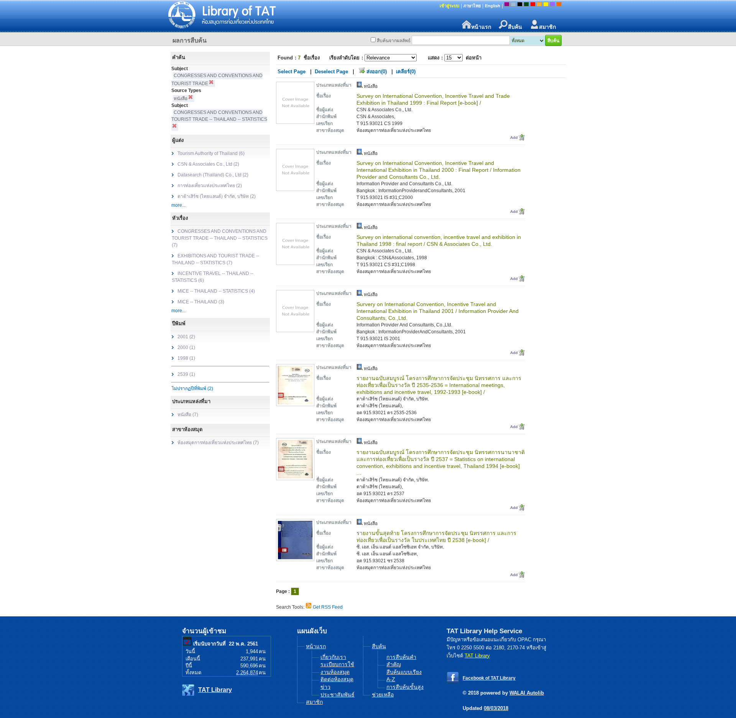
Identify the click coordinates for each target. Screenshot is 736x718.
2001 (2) (186, 336)
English (492, 5)
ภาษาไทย (472, 5)
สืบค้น (515, 26)
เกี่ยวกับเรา (333, 657)
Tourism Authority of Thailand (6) (211, 153)
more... (178, 205)
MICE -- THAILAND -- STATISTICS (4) (216, 291)
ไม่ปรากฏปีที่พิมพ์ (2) (192, 388)
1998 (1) (186, 358)
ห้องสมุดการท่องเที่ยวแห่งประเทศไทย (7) (218, 442)
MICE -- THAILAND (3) (200, 302)
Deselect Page (331, 71)
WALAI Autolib (526, 693)
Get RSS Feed (328, 607)
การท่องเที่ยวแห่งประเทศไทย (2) (209, 185)
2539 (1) (186, 374)
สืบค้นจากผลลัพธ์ (394, 40)
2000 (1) (186, 347)
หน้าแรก (481, 26)
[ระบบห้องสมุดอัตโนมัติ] (274, 15)
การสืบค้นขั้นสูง (405, 687)
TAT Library (215, 690)
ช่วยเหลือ (383, 695)
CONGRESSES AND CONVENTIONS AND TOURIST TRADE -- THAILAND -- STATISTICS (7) (220, 238)
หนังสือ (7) (187, 414)
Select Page (292, 71)
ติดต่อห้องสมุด (336, 679)
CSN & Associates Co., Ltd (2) (208, 164)
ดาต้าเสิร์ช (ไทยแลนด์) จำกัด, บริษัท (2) (216, 196)
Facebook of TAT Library (489, 678)
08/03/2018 (496, 708)
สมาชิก (547, 26)
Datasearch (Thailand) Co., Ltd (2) (212, 175)
